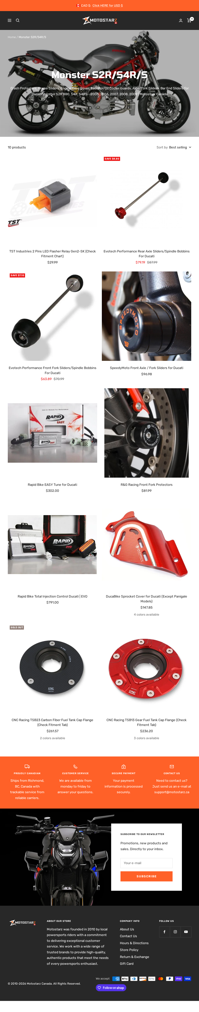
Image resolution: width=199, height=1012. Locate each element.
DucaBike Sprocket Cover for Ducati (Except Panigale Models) (146, 598)
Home (12, 37)
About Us (127, 929)
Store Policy (129, 950)
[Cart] (189, 20)
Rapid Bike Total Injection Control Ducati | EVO (52, 596)
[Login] (180, 20)
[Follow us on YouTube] (186, 932)
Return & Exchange (134, 957)
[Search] (17, 20)
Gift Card (127, 964)
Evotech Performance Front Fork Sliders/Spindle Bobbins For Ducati (52, 370)
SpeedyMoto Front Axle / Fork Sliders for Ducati (146, 368)
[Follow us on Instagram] (175, 932)
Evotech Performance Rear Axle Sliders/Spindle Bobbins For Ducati (147, 253)
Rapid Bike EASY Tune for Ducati (52, 485)
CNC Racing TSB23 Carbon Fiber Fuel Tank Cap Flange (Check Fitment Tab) (52, 722)
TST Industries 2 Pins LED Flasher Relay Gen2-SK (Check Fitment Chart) (52, 253)
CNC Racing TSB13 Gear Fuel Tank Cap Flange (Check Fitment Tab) (146, 722)
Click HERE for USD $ (108, 5)
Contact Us (128, 936)
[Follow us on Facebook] (164, 932)
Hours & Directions (134, 943)
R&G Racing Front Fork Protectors (147, 485)
